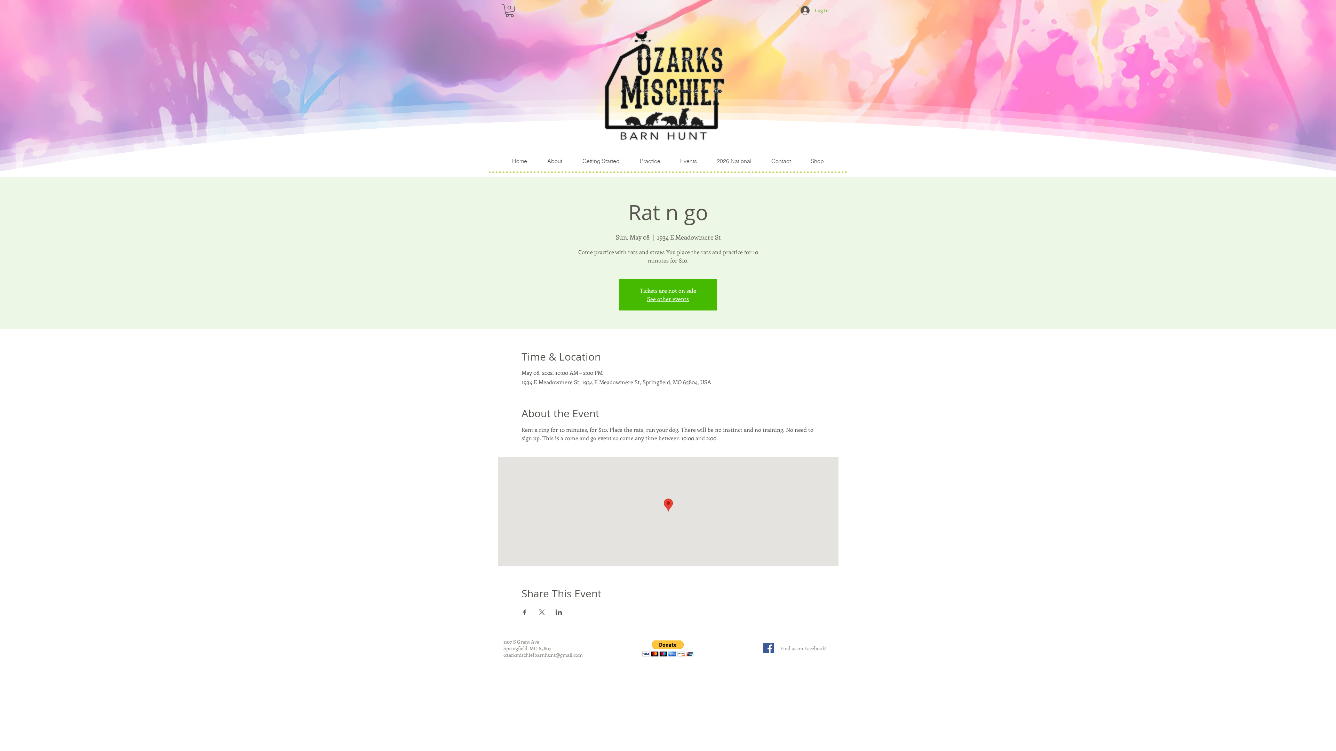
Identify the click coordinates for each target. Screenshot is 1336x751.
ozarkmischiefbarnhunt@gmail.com (543, 655)
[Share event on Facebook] (525, 612)
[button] (509, 10)
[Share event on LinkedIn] (559, 612)
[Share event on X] (542, 612)
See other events (668, 298)
